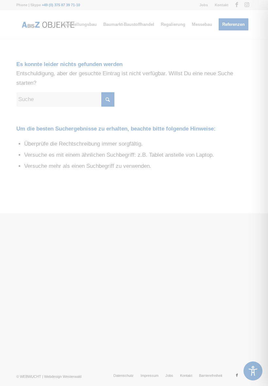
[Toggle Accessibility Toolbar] (253, 371)
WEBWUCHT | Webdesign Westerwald (50, 376)
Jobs (203, 5)
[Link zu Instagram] (247, 5)
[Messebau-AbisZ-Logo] (47, 24)
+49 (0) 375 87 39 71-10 (61, 5)
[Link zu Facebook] (237, 5)
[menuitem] (203, 5)
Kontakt (221, 5)
